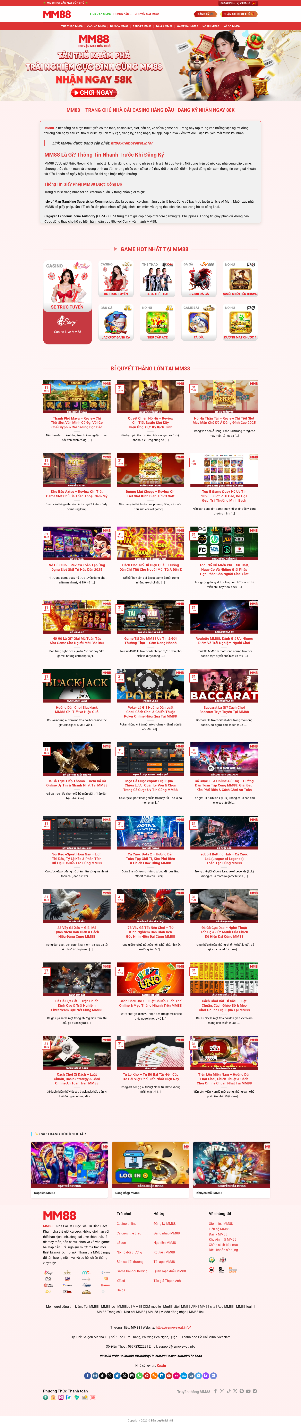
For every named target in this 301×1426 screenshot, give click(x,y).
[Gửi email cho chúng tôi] (132, 1375)
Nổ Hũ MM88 (211, 26)
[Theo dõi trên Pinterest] (146, 1375)
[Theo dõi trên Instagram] (95, 1375)
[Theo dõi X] (109, 1375)
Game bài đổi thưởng (132, 1271)
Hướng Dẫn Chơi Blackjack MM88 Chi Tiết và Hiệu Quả (76, 710)
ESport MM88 (142, 26)
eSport (121, 1243)
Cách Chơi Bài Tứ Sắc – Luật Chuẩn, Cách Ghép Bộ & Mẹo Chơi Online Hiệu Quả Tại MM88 (224, 1005)
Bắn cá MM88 (119, 26)
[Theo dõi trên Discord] (213, 1375)
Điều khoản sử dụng (223, 1250)
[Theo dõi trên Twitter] (117, 1375)
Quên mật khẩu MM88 (170, 1271)
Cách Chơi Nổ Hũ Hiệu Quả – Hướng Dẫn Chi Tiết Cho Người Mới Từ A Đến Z (151, 567)
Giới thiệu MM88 (221, 1224)
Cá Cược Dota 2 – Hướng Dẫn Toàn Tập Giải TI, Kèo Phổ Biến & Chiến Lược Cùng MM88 (150, 858)
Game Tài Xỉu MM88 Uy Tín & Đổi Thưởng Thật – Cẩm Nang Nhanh (150, 641)
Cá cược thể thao (129, 1233)
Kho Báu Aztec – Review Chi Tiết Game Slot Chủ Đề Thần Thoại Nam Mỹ (77, 494)
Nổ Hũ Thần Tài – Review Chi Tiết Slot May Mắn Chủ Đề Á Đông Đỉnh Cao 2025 (224, 420)
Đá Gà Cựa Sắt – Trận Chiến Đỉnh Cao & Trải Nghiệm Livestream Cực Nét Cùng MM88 (76, 1005)
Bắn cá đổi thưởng (130, 1262)
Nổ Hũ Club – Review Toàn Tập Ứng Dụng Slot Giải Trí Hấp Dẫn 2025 (77, 567)
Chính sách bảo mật (223, 1245)
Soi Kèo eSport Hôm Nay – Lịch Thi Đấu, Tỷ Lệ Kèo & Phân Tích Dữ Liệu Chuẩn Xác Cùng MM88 (77, 858)
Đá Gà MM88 (164, 26)
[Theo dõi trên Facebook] (87, 1375)
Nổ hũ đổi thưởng (129, 1252)
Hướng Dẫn (121, 14)
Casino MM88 (96, 26)
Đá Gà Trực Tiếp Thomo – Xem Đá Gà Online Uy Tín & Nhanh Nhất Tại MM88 (77, 783)
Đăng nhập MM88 (167, 1233)
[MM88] (63, 14)
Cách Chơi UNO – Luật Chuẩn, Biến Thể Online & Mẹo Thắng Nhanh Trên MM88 (150, 1003)
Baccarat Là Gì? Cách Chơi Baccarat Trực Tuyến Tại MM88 (224, 710)
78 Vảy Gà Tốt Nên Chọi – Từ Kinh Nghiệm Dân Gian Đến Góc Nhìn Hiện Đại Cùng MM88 (150, 932)
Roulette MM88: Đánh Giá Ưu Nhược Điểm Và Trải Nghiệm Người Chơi (224, 641)
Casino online (126, 1224)
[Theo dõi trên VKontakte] (191, 1375)
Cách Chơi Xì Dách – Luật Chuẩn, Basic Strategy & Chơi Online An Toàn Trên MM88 (77, 1079)
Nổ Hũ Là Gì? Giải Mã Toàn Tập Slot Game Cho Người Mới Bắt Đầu (77, 641)
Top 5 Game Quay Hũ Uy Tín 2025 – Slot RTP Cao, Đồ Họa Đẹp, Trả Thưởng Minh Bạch (224, 496)
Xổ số (121, 1281)
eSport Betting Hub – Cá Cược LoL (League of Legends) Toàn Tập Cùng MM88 (224, 858)
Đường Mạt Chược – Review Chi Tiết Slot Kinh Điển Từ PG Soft (150, 494)
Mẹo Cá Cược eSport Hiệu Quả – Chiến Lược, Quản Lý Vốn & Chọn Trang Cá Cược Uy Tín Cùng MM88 (150, 785)
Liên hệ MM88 (219, 1229)
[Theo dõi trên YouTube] (169, 1375)
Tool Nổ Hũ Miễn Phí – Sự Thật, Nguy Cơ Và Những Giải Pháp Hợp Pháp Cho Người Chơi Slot (224, 569)
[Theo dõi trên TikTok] (102, 1375)
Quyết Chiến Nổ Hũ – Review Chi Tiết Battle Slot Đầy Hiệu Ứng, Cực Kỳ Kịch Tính (150, 422)
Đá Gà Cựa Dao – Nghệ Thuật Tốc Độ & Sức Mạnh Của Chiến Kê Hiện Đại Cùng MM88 (224, 932)
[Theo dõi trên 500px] (183, 1375)
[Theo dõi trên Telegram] (198, 1375)
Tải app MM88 (164, 1262)
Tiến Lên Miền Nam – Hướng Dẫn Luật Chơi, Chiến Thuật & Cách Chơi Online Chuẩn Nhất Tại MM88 (224, 1079)
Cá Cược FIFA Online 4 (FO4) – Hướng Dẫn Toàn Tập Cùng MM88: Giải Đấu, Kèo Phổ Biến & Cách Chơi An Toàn (224, 785)
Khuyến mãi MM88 (147, 14)
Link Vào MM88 (100, 14)
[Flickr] (176, 1375)
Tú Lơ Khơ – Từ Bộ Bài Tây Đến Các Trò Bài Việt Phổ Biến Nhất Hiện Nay (150, 1077)
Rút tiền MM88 (164, 1252)
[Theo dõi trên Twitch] (206, 1375)
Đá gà (121, 1290)
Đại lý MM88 (218, 1234)
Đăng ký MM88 (165, 1224)
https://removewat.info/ (131, 143)
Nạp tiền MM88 (165, 1243)
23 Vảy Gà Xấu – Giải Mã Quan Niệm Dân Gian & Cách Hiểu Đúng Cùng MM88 (76, 932)
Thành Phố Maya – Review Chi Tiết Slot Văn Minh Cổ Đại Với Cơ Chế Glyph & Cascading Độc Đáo (77, 422)
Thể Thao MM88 (72, 26)
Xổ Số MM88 (232, 26)
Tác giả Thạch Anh (167, 1281)
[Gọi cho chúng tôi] (139, 1375)
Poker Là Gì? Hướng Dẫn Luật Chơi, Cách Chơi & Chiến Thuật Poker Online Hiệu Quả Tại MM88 (150, 712)
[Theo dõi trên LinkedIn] (161, 1375)
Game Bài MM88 (187, 26)
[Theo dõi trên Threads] (124, 1375)
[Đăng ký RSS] (154, 1375)
